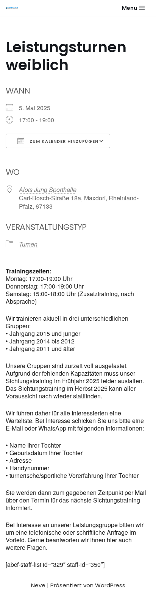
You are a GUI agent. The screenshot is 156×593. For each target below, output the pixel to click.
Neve (38, 585)
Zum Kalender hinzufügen (63, 141)
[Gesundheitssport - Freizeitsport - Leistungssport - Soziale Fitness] (14, 8)
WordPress (110, 585)
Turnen (28, 244)
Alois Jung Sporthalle (47, 189)
